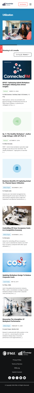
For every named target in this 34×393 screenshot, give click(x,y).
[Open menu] (30, 4)
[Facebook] (17, 377)
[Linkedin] (9, 377)
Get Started (23, 4)
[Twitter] (13, 377)
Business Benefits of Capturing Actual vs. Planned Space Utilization (17, 182)
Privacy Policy (17, 360)
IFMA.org (17, 368)
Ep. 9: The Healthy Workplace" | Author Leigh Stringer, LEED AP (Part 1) (17, 135)
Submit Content (17, 372)
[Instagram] (20, 377)
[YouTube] (24, 377)
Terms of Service (17, 364)
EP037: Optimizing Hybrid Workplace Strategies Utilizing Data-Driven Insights (16, 85)
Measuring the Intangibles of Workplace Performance (13, 320)
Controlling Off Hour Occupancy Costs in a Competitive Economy (16, 229)
